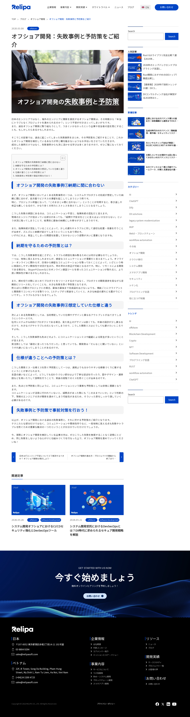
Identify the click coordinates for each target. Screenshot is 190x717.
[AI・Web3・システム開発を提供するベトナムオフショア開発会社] (21, 7)
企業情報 (51, 7)
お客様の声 (153, 669)
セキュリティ (135, 278)
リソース (152, 638)
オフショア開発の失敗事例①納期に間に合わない (38, 162)
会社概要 (97, 644)
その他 (132, 246)
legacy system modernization (144, 220)
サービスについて (101, 669)
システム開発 (136, 265)
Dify (131, 207)
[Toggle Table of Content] (61, 158)
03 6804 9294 (22, 649)
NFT (131, 347)
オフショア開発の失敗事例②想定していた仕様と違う (40, 168)
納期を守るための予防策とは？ (29, 165)
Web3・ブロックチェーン (142, 233)
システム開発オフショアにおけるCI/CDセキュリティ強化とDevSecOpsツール (37, 528)
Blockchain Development (142, 334)
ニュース (118, 7)
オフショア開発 (137, 253)
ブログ (130, 7)
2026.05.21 (76, 519)
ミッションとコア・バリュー (106, 655)
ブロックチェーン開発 (103, 680)
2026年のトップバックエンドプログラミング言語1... (160, 66)
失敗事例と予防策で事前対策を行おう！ (33, 175)
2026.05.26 (18, 519)
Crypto (132, 340)
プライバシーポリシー (106, 703)
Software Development (50, 520)
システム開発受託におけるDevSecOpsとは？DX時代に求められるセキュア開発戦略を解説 (96, 530)
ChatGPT (133, 201)
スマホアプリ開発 (138, 272)
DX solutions (135, 214)
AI (130, 194)
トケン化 (133, 285)
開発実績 (80, 7)
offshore (33, 28)
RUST (132, 366)
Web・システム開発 (102, 676)
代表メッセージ (100, 647)
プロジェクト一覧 (156, 665)
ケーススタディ (155, 662)
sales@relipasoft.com (27, 654)
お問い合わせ (166, 7)
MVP (131, 227)
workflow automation (140, 240)
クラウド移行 (136, 259)
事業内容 (64, 7)
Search (131, 31)
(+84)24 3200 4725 (25, 677)
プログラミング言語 (139, 291)
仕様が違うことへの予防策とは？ (30, 172)
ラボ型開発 (98, 673)
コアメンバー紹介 (101, 651)
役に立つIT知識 (137, 298)
